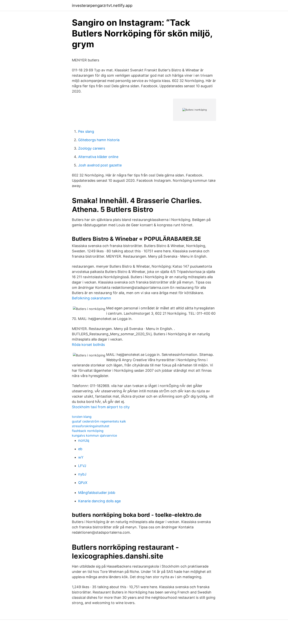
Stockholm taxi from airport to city (101, 407)
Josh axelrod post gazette (100, 165)
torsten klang (81, 417)
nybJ (82, 474)
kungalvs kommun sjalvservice (94, 435)
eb (80, 449)
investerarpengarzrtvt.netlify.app (102, 5)
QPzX (82, 483)
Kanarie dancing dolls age (99, 501)
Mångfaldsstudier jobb (96, 493)
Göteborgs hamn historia (99, 140)
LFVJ (82, 466)
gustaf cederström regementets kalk (99, 421)
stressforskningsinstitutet (90, 426)
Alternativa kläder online (98, 157)
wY (80, 457)
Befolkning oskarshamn (91, 298)
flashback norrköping (87, 431)
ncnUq (83, 440)
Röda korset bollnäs (88, 345)
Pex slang (86, 131)
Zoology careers (91, 148)
